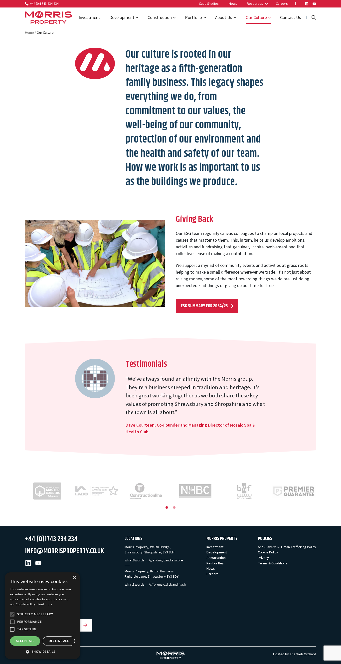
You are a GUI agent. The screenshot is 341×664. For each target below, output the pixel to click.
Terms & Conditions (272, 563)
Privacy (263, 557)
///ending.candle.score (166, 560)
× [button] (74, 578)
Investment (89, 17)
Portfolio (193, 17)
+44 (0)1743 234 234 (44, 3)
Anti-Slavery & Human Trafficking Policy (287, 547)
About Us (223, 17)
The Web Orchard (303, 654)
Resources (255, 3)
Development (121, 17)
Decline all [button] (59, 641)
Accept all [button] (25, 641)
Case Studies (209, 3)
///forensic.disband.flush (167, 584)
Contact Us (290, 17)
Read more (45, 604)
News (233, 3)
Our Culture (256, 17)
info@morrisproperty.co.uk (64, 551)
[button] (42, 651)
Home (29, 32)
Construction (160, 17)
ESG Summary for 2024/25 (204, 306)
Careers (282, 3)
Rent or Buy (215, 563)
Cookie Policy (268, 552)
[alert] (42, 615)
